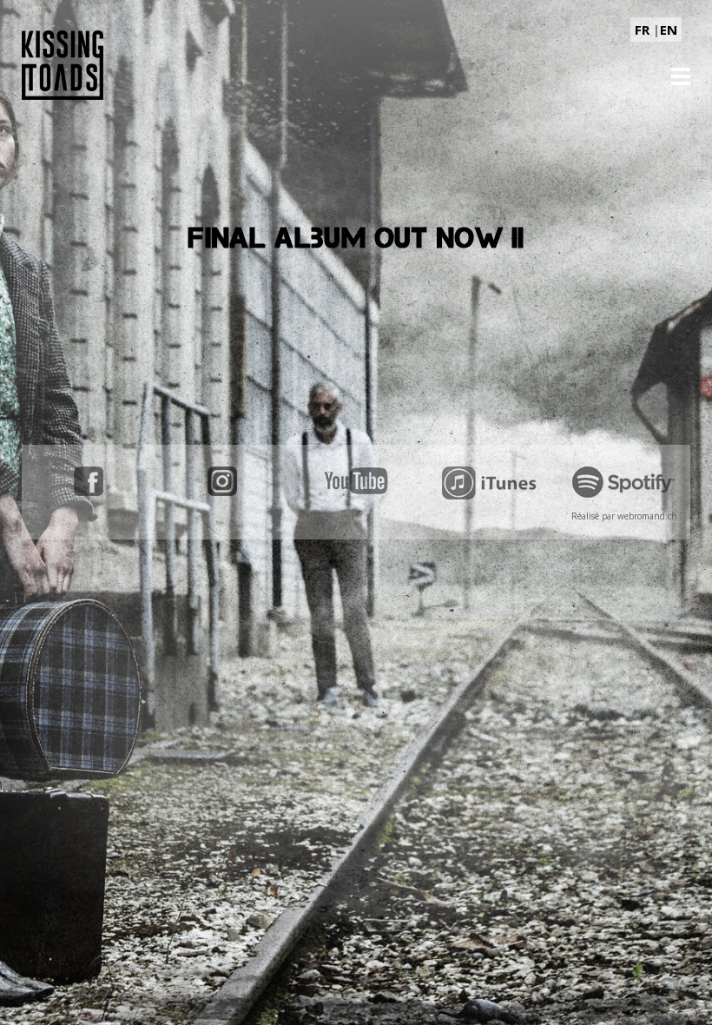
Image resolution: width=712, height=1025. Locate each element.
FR (642, 29)
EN (668, 29)
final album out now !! (356, 238)
